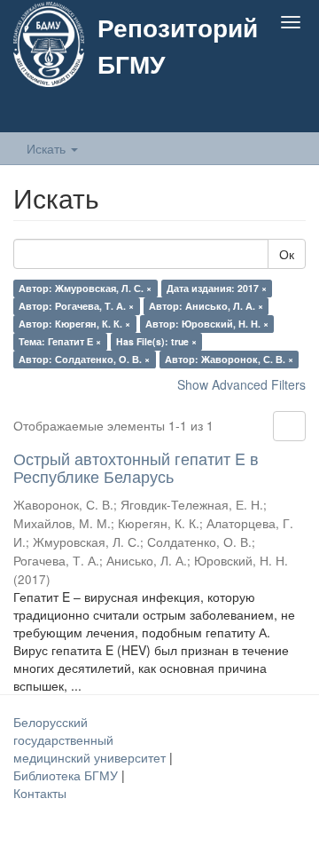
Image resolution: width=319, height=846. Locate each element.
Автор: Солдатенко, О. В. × (84, 359)
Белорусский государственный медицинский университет (91, 739)
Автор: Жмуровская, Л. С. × (85, 288)
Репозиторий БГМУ (177, 45)
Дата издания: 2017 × (217, 288)
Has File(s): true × (156, 341)
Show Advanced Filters (241, 384)
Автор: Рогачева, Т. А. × (76, 305)
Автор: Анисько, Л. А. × (206, 305)
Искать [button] (48, 148)
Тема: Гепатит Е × (60, 341)
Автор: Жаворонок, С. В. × (229, 359)
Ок (286, 254)
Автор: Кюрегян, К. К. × (74, 323)
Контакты (39, 793)
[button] (255, 113)
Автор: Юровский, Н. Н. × (206, 323)
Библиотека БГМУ (67, 775)
